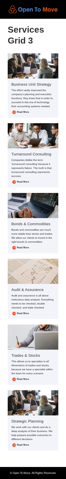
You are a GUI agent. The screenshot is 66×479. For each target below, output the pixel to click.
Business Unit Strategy (31, 84)
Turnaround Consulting (31, 154)
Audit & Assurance (27, 290)
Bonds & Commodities (30, 224)
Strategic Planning (27, 421)
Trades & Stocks (25, 355)
